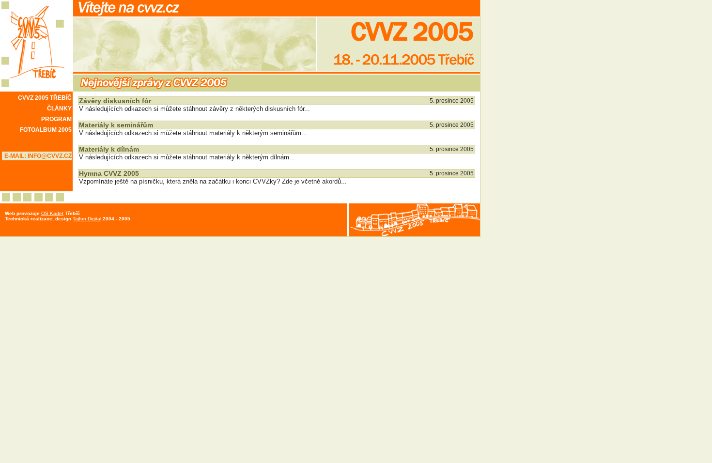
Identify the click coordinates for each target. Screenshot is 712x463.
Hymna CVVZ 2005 (109, 173)
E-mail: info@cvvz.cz (38, 156)
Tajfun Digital (87, 218)
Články (59, 108)
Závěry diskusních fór (115, 101)
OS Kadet (52, 213)
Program (56, 119)
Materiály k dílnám (109, 149)
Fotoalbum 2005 (46, 129)
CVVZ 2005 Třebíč (45, 97)
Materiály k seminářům (116, 125)
